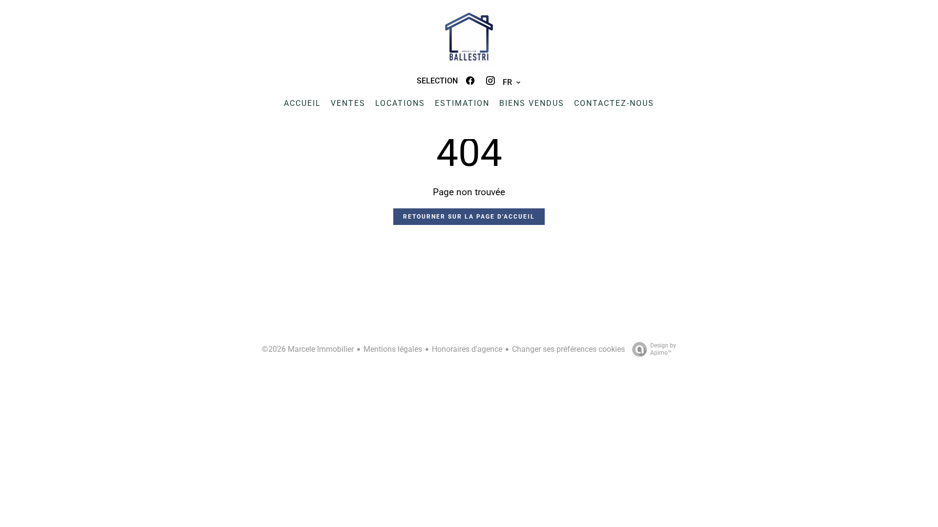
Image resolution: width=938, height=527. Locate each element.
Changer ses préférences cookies (568, 349)
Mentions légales (392, 349)
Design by (663, 349)
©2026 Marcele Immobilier (308, 349)
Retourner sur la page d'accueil (469, 216)
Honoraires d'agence (467, 349)
